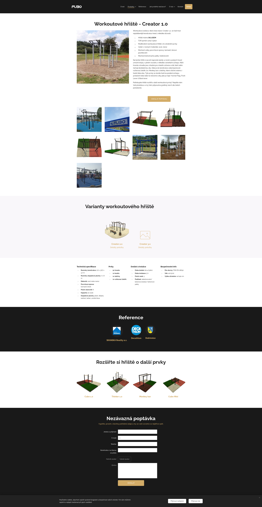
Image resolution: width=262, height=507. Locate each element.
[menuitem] (123, 6)
